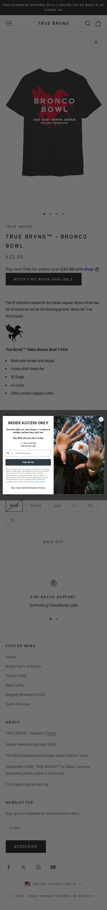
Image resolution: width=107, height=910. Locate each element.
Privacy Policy (35, 482)
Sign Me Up (28, 462)
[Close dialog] (101, 419)
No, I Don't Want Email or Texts (28, 487)
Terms (43, 482)
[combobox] (9, 453)
